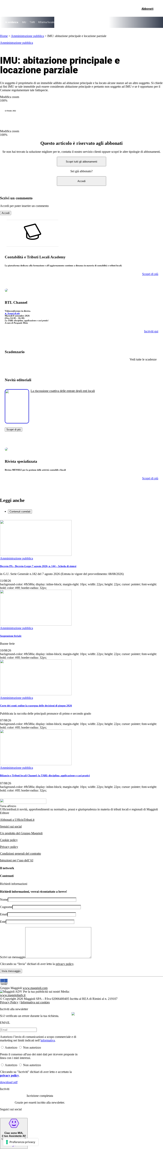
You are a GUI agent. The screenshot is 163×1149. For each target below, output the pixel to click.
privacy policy (64, 964)
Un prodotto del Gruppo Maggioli (21, 833)
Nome (4, 899)
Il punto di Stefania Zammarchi (119, 22)
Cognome (6, 907)
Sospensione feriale (10, 635)
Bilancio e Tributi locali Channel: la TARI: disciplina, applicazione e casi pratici (45, 775)
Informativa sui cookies (35, 1002)
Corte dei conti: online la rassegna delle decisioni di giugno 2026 (36, 705)
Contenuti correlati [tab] (20, 511)
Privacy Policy (9, 1002)
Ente (3, 921)
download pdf (8, 1082)
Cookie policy (9, 840)
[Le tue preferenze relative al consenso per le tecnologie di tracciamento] (20, 1142)
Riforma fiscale (46, 22)
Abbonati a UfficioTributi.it (17, 819)
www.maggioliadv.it (12, 995)
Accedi (81, 181)
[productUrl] (17, 422)
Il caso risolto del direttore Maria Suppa (79, 22)
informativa (48, 1040)
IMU (24, 22)
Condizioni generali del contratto (20, 853)
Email (3, 914)
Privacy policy (9, 846)
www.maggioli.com (35, 988)
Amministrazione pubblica (27, 36)
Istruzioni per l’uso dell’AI (16, 860)
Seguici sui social (11, 826)
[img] (73, 1013)
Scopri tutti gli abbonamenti (81, 161)
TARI (32, 22)
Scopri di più (13, 429)
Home (4, 36)
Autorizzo (11, 1047)
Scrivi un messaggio (12, 957)
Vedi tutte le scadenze (143, 359)
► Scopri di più (12, 313)
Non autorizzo (32, 1047)
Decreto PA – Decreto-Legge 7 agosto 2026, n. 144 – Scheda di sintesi (38, 566)
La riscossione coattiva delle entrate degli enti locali (63, 391)
